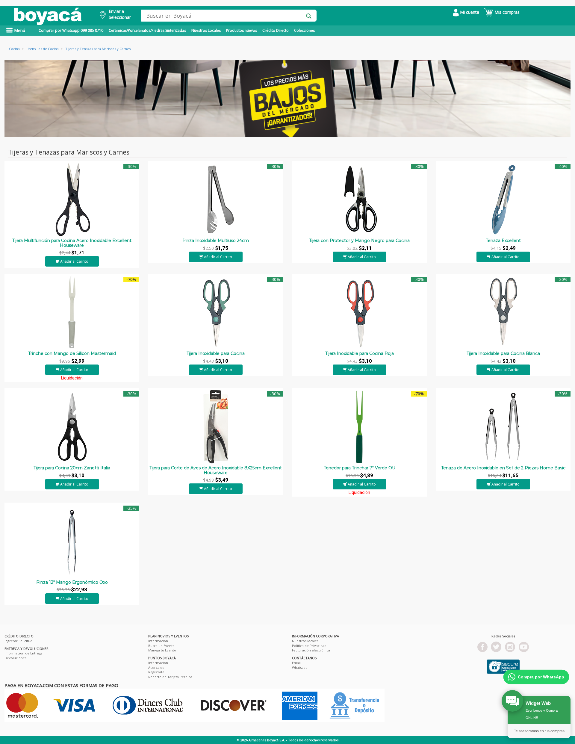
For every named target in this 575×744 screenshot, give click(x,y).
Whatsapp (300, 667)
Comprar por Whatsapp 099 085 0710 (71, 30)
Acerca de (156, 667)
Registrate (156, 672)
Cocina (14, 48)
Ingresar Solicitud (18, 641)
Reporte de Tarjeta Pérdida (170, 677)
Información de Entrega (23, 653)
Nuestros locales (305, 641)
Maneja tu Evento (162, 650)
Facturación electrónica (311, 650)
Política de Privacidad (309, 645)
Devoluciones (15, 658)
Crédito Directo (275, 30)
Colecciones (304, 30)
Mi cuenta (469, 12)
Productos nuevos (241, 30)
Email (296, 662)
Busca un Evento (161, 645)
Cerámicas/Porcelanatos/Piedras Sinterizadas (147, 30)
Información (158, 641)
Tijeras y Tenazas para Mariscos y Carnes (98, 48)
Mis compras (506, 12)
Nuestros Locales (206, 30)
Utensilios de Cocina (42, 48)
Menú (19, 30)
